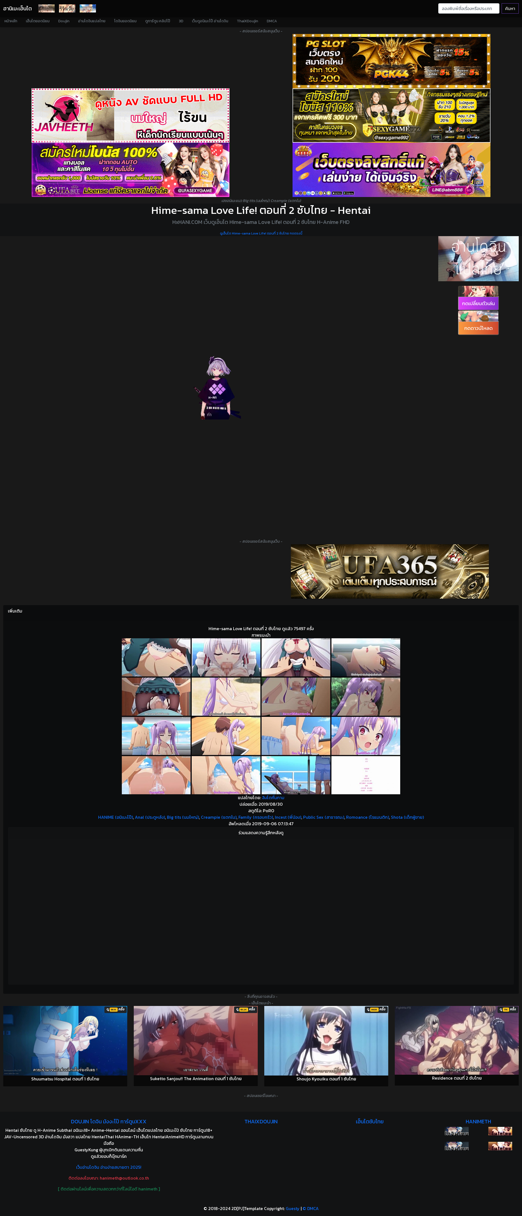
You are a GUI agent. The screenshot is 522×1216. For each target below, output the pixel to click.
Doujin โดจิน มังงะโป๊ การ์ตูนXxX (109, 1121)
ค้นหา (510, 8)
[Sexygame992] (391, 115)
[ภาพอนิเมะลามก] (87, 8)
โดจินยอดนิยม (125, 21)
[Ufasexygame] (130, 170)
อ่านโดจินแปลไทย (91, 21)
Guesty (293, 1208)
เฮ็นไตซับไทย (370, 1121)
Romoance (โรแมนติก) (367, 817)
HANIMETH (478, 1121)
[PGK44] (391, 61)
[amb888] (391, 170)
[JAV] (130, 115)
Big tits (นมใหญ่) (183, 817)
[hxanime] (500, 1146)
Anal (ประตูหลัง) (150, 817)
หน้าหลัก (10, 21)
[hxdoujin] (456, 1146)
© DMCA (311, 1208)
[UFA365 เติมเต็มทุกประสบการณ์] (390, 571)
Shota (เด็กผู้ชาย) (407, 817)
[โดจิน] (46, 8)
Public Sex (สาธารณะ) (323, 817)
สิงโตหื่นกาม (273, 797)
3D (181, 21)
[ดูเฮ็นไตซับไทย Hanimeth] (500, 1131)
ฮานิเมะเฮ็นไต (17, 8)
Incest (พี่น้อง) (288, 817)
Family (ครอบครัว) (255, 817)
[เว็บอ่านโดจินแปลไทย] (478, 258)
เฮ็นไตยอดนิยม (37, 21)
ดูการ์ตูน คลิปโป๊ (157, 21)
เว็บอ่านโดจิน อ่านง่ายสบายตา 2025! (108, 1167)
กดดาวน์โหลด (478, 328)
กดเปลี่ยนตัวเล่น (478, 303)
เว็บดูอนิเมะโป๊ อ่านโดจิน (210, 21)
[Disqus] (261, 911)
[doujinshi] (67, 8)
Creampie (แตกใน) (219, 817)
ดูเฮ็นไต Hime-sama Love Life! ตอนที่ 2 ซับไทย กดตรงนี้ (261, 233)
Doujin (63, 21)
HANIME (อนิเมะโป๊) (115, 817)
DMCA (272, 21)
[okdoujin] (456, 1131)
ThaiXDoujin (247, 21)
